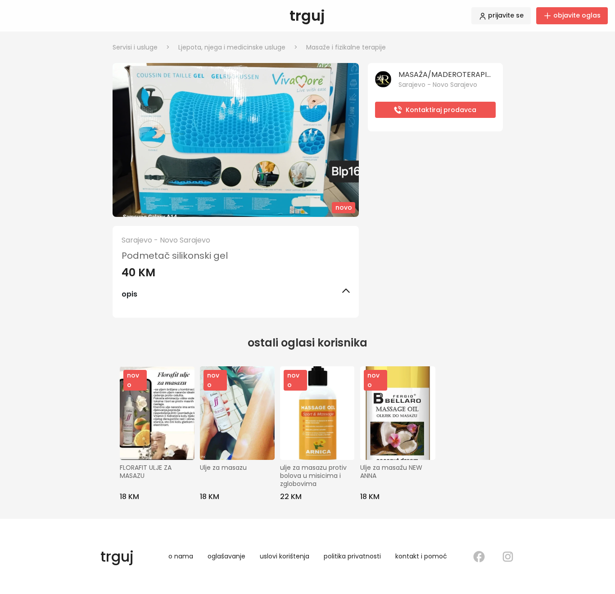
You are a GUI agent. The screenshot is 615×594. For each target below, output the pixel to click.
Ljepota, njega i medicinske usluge (238, 47)
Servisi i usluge (141, 47)
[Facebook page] (479, 556)
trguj (307, 15)
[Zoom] (236, 140)
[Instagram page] (508, 556)
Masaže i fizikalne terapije (346, 47)
